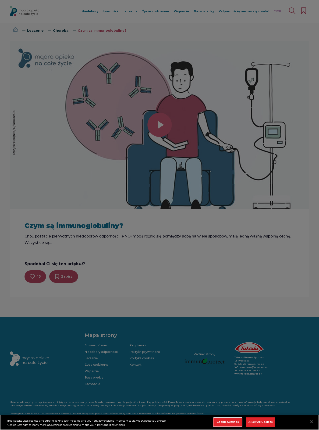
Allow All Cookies (260, 421)
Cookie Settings (228, 421)
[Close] (311, 422)
